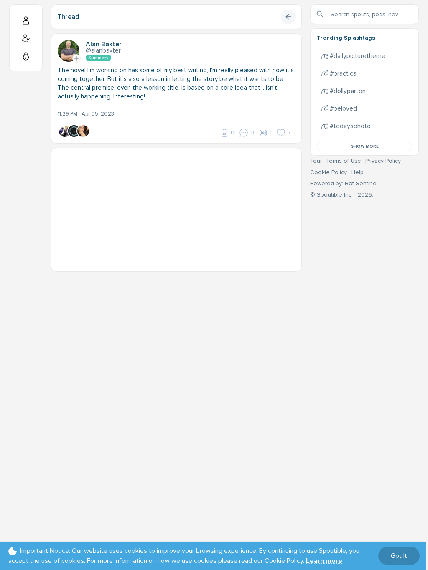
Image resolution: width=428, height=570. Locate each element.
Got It (399, 556)
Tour (316, 160)
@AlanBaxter (103, 50)
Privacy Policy (383, 160)
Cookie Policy (328, 172)
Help (357, 172)
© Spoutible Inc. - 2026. (341, 194)
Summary (98, 58)
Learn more (324, 561)
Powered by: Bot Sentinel (344, 183)
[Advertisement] (176, 206)
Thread (68, 16)
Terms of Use (343, 160)
